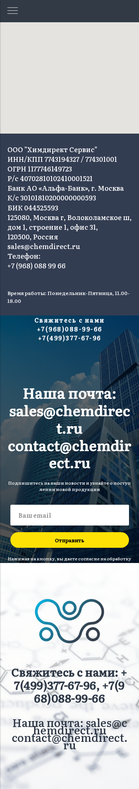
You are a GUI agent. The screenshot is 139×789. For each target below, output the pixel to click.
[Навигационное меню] (12, 11)
